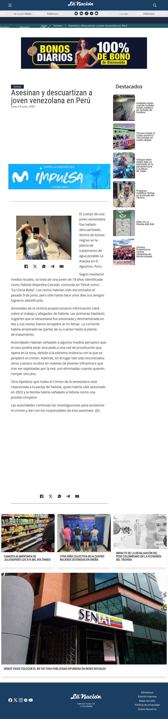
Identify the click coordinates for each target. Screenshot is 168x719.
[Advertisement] (84, 131)
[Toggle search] (155, 5)
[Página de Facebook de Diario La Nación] (10, 701)
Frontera (58, 13)
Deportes (24, 27)
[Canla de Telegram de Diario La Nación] (25, 701)
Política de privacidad (147, 704)
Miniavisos (147, 692)
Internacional (100, 13)
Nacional (78, 13)
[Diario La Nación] (81, 4)
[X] (34, 266)
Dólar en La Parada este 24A (145, 223)
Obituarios (160, 13)
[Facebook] (26, 266)
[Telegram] (52, 266)
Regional (38, 13)
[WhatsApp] (43, 266)
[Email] (61, 266)
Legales (140, 13)
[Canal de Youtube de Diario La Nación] (31, 701)
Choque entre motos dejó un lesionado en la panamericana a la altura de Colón (144, 165)
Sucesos (4, 27)
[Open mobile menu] (10, 5)
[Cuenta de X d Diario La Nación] (16, 701)
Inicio (3, 13)
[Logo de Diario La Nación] (86, 697)
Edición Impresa (147, 696)
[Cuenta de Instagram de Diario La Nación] (21, 701)
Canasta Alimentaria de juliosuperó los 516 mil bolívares (27, 558)
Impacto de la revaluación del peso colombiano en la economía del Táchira (138, 556)
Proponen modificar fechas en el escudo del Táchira (145, 194)
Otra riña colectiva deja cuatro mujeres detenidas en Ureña (82, 558)
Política (20, 13)
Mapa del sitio (147, 700)
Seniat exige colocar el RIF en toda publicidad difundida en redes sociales (55, 668)
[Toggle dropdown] (48, 27)
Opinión (122, 13)
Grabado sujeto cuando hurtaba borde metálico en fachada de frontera (145, 108)
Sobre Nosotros (147, 709)
